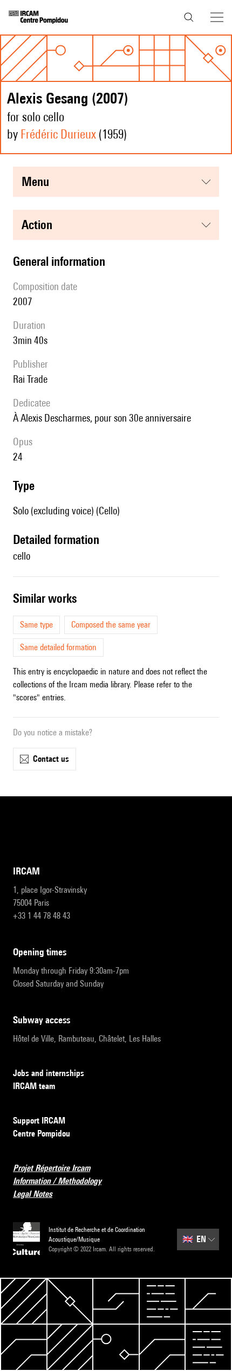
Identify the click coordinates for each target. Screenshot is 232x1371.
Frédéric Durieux (58, 134)
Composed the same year (111, 624)
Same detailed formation (58, 647)
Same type (36, 624)
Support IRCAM (39, 1120)
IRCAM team (34, 1086)
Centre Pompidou (41, 1133)
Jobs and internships (48, 1073)
